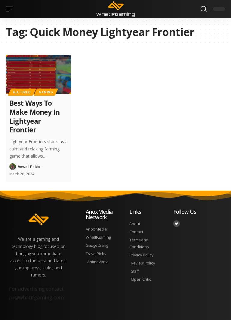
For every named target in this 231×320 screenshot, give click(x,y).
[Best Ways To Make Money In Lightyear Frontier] (38, 74)
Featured (22, 92)
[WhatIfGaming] (115, 9)
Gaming (46, 92)
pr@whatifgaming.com (36, 297)
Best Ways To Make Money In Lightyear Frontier (34, 116)
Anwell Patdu (29, 166)
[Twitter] (176, 223)
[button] (11, 9)
